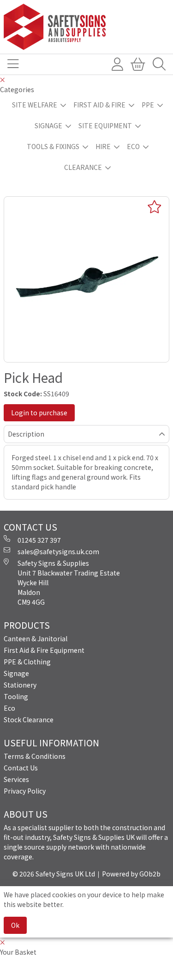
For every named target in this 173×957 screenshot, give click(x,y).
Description (26, 433)
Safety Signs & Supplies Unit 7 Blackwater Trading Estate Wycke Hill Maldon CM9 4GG (69, 582)
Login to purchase (39, 412)
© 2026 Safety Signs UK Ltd (53, 873)
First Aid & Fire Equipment (44, 650)
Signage (16, 673)
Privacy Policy (25, 790)
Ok (15, 925)
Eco (9, 708)
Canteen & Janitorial (35, 638)
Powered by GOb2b (131, 873)
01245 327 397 (39, 539)
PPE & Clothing (27, 661)
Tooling (16, 696)
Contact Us (21, 767)
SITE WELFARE (34, 104)
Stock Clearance (29, 719)
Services (16, 779)
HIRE (103, 146)
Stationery (20, 684)
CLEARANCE (83, 167)
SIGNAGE (48, 125)
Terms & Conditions (35, 756)
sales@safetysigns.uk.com (58, 551)
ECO (133, 146)
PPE (148, 104)
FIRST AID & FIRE (99, 104)
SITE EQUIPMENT (105, 125)
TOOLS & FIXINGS (53, 146)
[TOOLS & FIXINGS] (86, 27)
